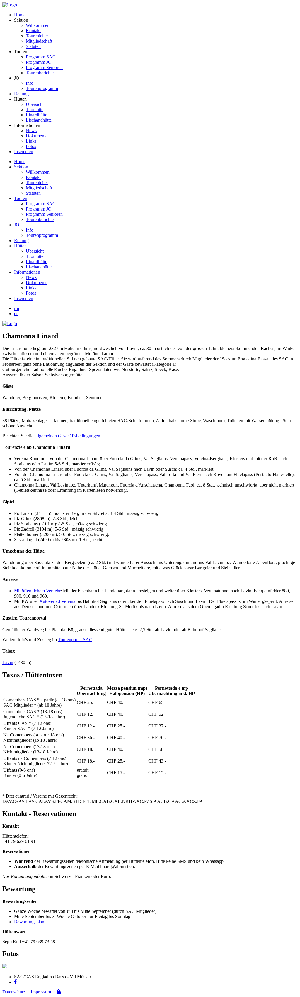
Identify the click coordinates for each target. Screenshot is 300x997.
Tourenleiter (37, 35)
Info (29, 83)
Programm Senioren (44, 67)
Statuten (33, 46)
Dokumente (36, 135)
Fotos (31, 146)
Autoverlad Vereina (57, 601)
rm (16, 308)
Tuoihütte (34, 109)
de (16, 313)
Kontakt (33, 30)
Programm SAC (41, 56)
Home (19, 14)
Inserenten (23, 151)
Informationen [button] (27, 272)
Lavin (7, 662)
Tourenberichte (40, 72)
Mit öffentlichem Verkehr (37, 590)
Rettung (21, 93)
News (31, 130)
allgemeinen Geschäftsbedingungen (67, 435)
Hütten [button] (20, 245)
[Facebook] (15, 981)
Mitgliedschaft (39, 41)
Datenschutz (13, 991)
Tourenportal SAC (75, 639)
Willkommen (38, 25)
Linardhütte (36, 114)
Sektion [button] (21, 166)
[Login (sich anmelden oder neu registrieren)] (59, 991)
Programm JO (39, 62)
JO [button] (16, 224)
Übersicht (35, 104)
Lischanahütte (39, 120)
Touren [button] (20, 198)
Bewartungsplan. (29, 921)
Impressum (41, 991)
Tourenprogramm (42, 88)
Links (31, 141)
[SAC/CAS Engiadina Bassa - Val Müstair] (9, 4)
